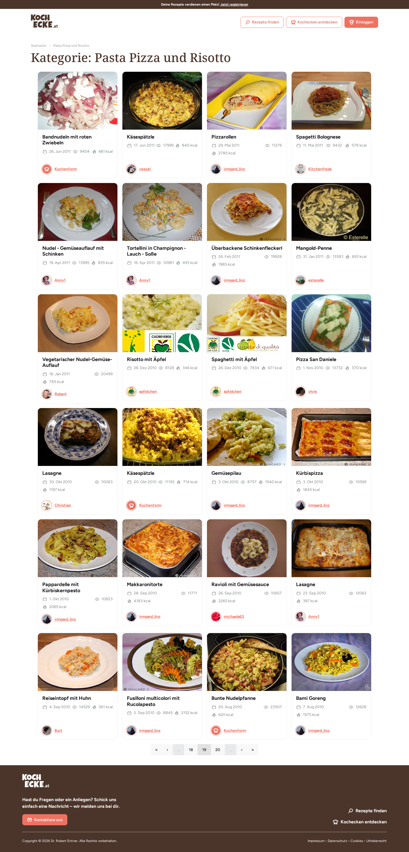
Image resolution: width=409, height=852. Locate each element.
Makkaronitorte (144, 584)
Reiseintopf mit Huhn (66, 698)
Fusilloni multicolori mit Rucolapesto (153, 701)
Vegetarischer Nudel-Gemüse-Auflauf (77, 362)
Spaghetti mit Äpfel (234, 359)
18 (193, 751)
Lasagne (51, 473)
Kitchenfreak (320, 169)
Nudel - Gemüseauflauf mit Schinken (73, 251)
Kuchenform (66, 169)
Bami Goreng (311, 698)
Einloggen (364, 22)
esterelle (316, 280)
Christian (63, 505)
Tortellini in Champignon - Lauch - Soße (156, 251)
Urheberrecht (376, 841)
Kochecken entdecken (317, 22)
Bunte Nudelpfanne (233, 698)
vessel (145, 169)
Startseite (38, 46)
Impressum (316, 841)
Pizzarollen (223, 137)
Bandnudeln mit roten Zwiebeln (67, 140)
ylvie (312, 391)
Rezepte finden (265, 22)
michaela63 (234, 616)
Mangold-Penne (314, 248)
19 (206, 751)
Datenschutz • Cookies (346, 841)
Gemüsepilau (226, 473)
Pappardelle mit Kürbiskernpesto (61, 587)
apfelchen (148, 391)
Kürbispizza (309, 473)
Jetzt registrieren (234, 4)
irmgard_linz (234, 169)
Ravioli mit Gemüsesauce (240, 584)
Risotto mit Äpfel (146, 359)
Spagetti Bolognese (318, 137)
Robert (61, 394)
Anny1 (60, 280)
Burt (58, 730)
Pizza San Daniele (316, 359)
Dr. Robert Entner (64, 841)
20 (220, 751)
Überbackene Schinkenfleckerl (246, 248)
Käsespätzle (140, 137)
